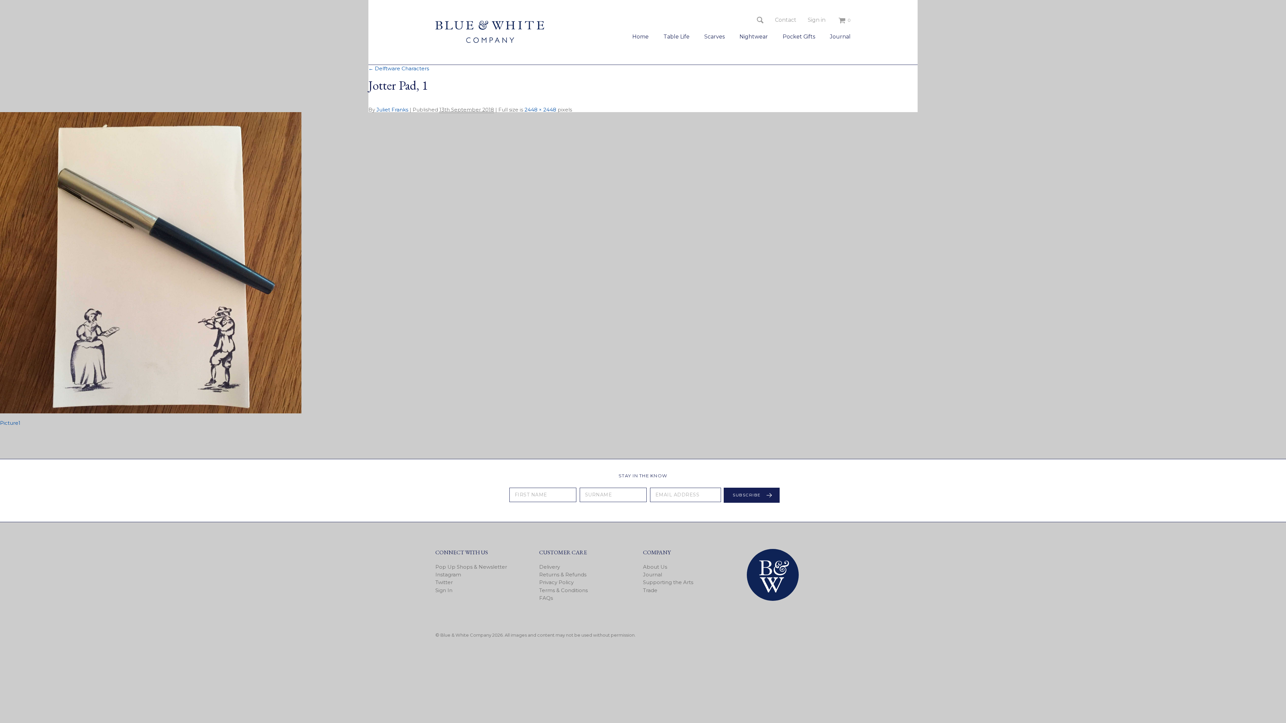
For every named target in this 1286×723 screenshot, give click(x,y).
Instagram (448, 574)
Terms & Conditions (563, 590)
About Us (655, 567)
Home (640, 36)
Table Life (676, 36)
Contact (785, 20)
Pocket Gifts (799, 36)
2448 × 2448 (540, 109)
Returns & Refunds (562, 574)
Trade (650, 590)
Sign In (443, 590)
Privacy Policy (556, 582)
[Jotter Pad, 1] (150, 411)
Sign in (817, 20)
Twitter (444, 582)
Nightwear (753, 36)
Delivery (549, 567)
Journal (840, 36)
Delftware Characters (398, 68)
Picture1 (10, 423)
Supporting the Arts (668, 582)
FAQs (546, 598)
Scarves (714, 36)
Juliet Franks (392, 109)
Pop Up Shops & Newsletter (471, 567)
